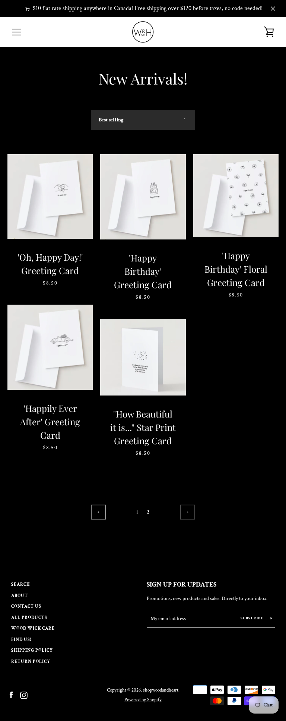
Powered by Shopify (143, 700)
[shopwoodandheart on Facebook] (11, 695)
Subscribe (253, 618)
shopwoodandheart (160, 690)
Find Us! (21, 639)
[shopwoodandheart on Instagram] (24, 695)
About (19, 595)
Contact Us (26, 606)
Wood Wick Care (33, 628)
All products (29, 617)
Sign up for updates (181, 584)
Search (20, 584)
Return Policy (30, 661)
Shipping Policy (32, 650)
